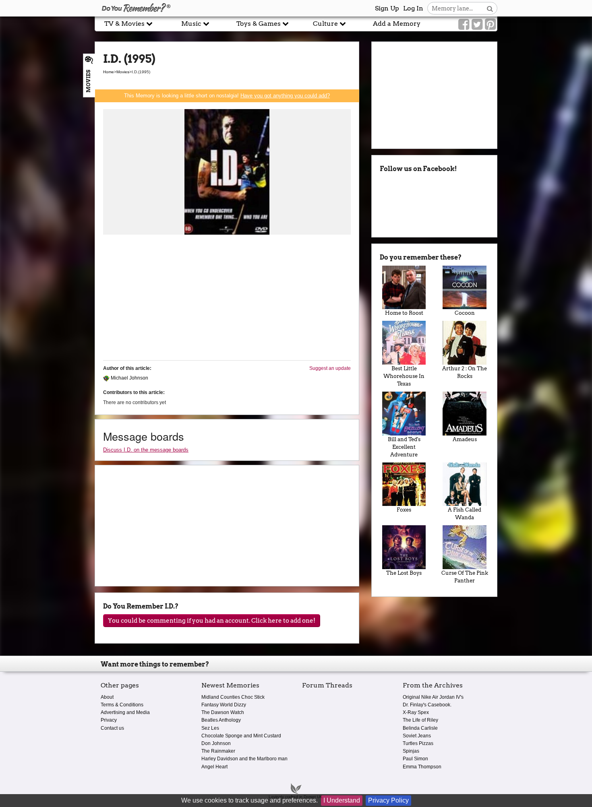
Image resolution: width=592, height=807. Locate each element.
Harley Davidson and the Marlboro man (244, 759)
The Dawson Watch (222, 712)
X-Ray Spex (416, 712)
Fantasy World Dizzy (223, 705)
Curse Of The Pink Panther (464, 577)
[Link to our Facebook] (463, 24)
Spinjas (411, 751)
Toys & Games (259, 23)
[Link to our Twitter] (477, 24)
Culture (326, 23)
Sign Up (387, 8)
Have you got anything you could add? (285, 96)
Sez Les (210, 728)
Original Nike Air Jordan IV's (433, 697)
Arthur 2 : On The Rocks (464, 372)
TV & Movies (125, 23)
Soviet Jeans (417, 736)
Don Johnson (216, 743)
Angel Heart (214, 767)
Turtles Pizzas (418, 743)
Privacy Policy (388, 800)
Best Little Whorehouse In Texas (403, 376)
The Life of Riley (420, 720)
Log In (413, 8)
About (107, 697)
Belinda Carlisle (420, 728)
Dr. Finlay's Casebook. (427, 705)
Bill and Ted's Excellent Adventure (404, 447)
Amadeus (465, 439)
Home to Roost (404, 313)
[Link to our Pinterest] (490, 24)
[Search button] (490, 8)
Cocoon (465, 313)
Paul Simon (415, 759)
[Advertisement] (227, 297)
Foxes (404, 510)
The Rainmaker (218, 751)
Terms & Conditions (122, 705)
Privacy (109, 720)
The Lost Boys (404, 573)
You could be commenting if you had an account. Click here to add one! (211, 620)
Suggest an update (330, 368)
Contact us (112, 728)
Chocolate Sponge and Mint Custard (241, 736)
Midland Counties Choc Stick (233, 697)
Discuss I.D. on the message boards (145, 450)
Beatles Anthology (221, 720)
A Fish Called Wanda (464, 513)
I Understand (341, 800)
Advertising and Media (125, 712)
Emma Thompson (422, 767)
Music (192, 23)
